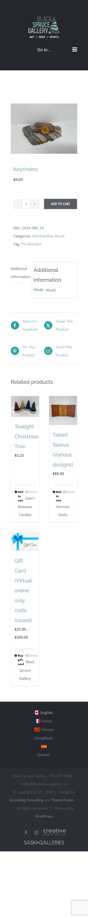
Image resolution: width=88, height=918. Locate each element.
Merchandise (42, 236)
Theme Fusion (62, 800)
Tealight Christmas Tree (27, 436)
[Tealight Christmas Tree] (25, 406)
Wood (59, 236)
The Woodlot (31, 244)
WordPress (44, 816)
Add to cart (60, 204)
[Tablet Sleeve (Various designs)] (63, 410)
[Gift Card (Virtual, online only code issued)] (25, 541)
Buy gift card (21, 659)
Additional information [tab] (19, 272)
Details (32, 492)
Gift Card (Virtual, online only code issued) (24, 590)
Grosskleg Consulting (26, 800)
